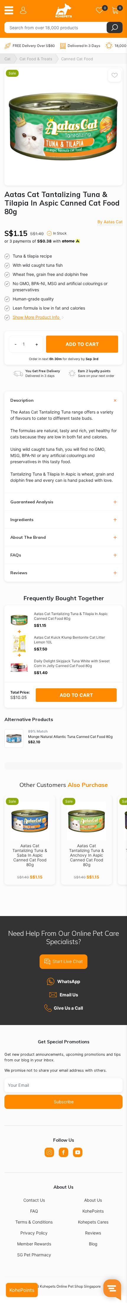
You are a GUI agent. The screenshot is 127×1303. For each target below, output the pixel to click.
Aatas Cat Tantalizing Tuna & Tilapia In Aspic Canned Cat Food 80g (71, 616)
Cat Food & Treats (35, 58)
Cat (7, 58)
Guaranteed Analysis (31, 502)
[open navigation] (11, 10)
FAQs (15, 555)
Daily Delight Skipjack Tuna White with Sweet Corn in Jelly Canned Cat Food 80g (72, 663)
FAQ (34, 1210)
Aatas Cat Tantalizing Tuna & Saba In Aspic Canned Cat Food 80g (29, 855)
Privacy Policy (34, 1232)
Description (22, 400)
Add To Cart (76, 695)
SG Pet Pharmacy (34, 1254)
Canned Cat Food (77, 58)
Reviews (18, 572)
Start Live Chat (68, 961)
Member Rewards (34, 1243)
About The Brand (28, 537)
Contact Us (34, 1200)
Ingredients (21, 519)
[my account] (24, 10)
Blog (93, 1243)
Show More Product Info (37, 317)
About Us (93, 1200)
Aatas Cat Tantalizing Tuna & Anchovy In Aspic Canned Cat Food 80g (86, 855)
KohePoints (93, 1210)
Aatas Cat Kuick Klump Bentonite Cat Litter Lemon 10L (69, 639)
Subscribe (64, 1101)
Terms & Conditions (34, 1221)
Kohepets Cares (93, 1221)
